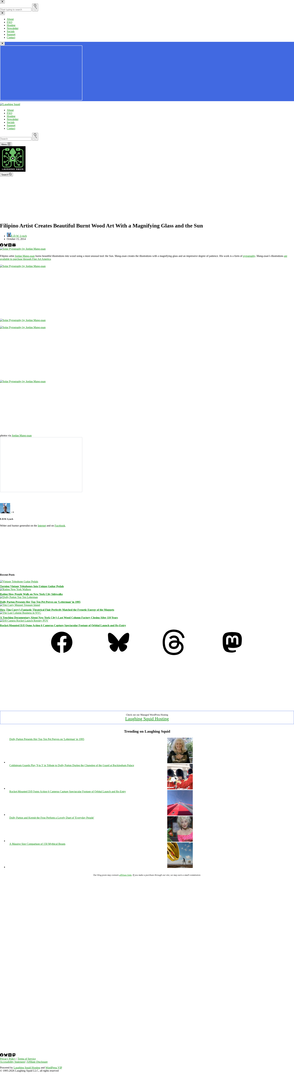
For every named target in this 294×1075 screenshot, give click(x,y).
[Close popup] (2, 43)
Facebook (60, 525)
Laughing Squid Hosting (147, 718)
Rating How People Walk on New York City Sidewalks (31, 594)
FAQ (9, 113)
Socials (10, 122)
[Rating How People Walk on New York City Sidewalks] (15, 589)
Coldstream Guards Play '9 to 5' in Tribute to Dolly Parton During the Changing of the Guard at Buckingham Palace (71, 765)
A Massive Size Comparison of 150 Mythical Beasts (37, 843)
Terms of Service (27, 1058)
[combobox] (15, 139)
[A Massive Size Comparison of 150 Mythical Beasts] (180, 867)
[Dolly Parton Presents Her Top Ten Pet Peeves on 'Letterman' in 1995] (180, 762)
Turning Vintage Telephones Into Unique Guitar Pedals (32, 586)
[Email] (14, 245)
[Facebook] (2, 245)
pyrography (249, 256)
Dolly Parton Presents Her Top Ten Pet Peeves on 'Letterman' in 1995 (46, 739)
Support (11, 125)
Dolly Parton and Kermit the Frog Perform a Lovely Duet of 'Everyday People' (51, 817)
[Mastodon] (232, 654)
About (10, 110)
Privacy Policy (8, 1058)
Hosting (11, 116)
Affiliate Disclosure (37, 1061)
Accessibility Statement (12, 1061)
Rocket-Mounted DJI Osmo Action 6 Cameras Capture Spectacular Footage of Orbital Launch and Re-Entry (63, 625)
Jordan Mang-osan (25, 256)
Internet (42, 525)
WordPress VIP (53, 1067)
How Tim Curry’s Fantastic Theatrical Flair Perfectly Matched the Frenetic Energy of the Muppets (57, 609)
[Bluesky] (6, 245)
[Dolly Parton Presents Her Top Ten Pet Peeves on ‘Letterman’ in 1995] (19, 597)
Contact (11, 128)
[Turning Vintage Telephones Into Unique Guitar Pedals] (19, 581)
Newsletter (12, 119)
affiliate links (125, 875)
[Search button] (35, 137)
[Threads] (10, 245)
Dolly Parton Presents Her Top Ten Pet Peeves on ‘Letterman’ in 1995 (40, 601)
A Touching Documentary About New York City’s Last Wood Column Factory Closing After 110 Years (59, 617)
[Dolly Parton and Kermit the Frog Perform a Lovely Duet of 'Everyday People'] (180, 840)
